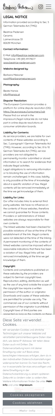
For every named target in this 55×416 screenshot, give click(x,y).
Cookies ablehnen (27, 403)
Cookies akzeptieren (27, 395)
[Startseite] (18, 6)
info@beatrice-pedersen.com (27, 55)
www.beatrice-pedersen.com (19, 62)
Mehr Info (28, 410)
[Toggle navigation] (48, 6)
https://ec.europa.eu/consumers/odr (24, 111)
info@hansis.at (11, 94)
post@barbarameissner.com (19, 78)
